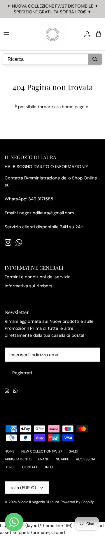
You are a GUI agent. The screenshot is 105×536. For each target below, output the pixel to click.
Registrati (22, 373)
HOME (10, 451)
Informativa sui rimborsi (29, 286)
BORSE (10, 467)
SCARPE (62, 459)
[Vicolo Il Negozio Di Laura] (52, 34)
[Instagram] (8, 242)
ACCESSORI (85, 459)
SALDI (73, 451)
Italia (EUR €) (22, 488)
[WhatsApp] (18, 242)
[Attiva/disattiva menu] (6, 34)
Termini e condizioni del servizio (38, 277)
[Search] (95, 59)
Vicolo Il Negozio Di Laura (38, 502)
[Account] (85, 34)
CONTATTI (30, 467)
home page (73, 107)
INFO (49, 467)
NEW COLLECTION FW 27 (41, 451)
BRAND (43, 459)
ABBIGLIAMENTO (18, 459)
